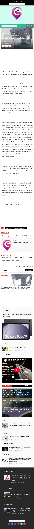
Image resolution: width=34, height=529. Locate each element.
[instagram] (14, 1)
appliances (4, 275)
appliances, (24, 41)
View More (29, 270)
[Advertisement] (17, 301)
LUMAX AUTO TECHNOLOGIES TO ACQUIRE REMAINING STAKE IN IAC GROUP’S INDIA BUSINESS (20, 510)
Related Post (5, 270)
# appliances (8, 228)
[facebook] (12, 1)
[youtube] (21, 1)
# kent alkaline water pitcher (20, 228)
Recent (17, 385)
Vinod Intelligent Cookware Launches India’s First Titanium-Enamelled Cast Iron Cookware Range (20, 425)
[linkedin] (17, 1)
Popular (7, 385)
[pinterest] (18, 524)
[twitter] (19, 1)
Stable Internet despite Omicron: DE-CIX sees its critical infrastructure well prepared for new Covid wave (20, 460)
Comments (27, 385)
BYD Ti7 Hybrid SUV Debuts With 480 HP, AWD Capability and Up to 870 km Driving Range (16, 402)
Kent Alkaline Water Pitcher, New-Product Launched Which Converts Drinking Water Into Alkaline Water (15, 288)
